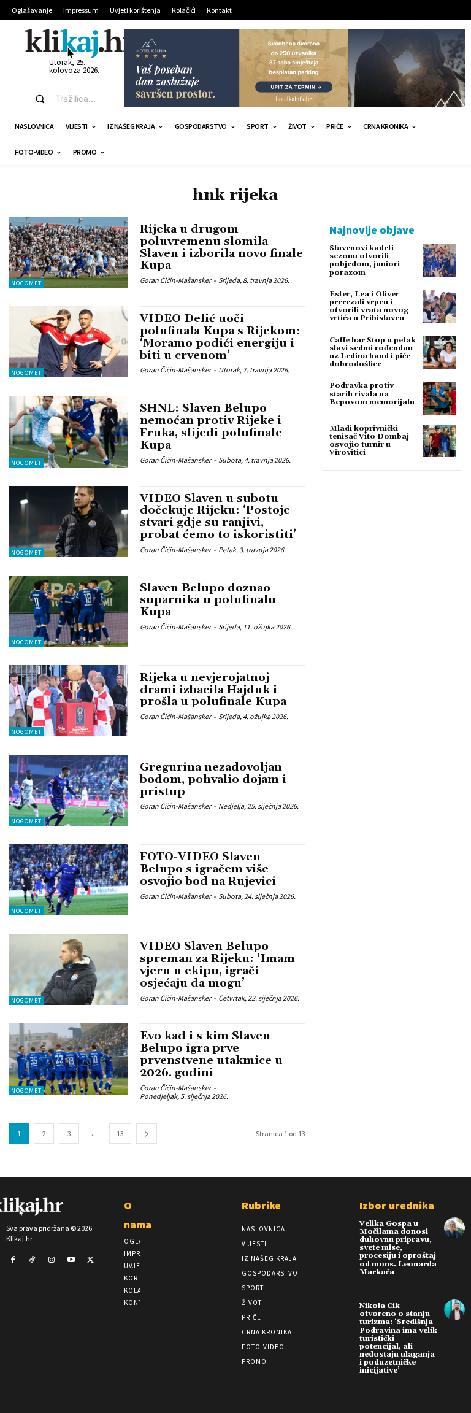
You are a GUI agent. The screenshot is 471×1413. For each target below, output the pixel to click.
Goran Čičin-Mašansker (175, 280)
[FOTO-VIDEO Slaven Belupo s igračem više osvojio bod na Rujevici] (68, 879)
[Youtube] (71, 1260)
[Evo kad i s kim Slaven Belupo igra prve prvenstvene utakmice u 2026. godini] (68, 1059)
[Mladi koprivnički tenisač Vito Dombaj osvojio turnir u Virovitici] (439, 441)
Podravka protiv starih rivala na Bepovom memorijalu (372, 393)
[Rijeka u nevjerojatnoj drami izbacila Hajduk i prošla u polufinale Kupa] (68, 700)
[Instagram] (51, 1260)
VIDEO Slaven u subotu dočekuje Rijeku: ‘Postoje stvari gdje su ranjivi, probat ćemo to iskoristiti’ (218, 516)
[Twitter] (90, 1260)
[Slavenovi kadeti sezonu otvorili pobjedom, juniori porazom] (439, 260)
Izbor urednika (396, 1205)
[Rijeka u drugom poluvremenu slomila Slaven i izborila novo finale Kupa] (68, 252)
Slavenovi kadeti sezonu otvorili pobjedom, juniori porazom (364, 260)
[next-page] (146, 1133)
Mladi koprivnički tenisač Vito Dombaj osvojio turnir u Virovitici (369, 441)
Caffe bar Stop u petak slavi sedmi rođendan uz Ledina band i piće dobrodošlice (372, 352)
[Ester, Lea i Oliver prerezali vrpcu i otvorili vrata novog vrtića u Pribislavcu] (439, 306)
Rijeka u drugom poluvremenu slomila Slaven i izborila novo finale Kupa (221, 247)
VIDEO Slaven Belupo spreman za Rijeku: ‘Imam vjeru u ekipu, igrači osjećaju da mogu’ (217, 964)
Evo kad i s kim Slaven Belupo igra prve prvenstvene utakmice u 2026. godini (211, 1054)
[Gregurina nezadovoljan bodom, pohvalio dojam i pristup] (68, 790)
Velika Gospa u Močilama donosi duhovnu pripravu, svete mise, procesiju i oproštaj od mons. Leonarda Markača (398, 1248)
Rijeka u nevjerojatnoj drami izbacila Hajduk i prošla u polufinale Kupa (213, 690)
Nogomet (26, 283)
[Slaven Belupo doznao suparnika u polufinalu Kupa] (68, 611)
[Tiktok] (32, 1260)
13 (120, 1133)
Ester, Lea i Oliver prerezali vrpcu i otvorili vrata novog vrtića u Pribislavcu (368, 306)
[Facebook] (13, 1260)
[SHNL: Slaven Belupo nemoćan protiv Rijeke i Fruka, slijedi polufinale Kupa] (68, 431)
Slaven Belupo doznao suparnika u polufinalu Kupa (208, 600)
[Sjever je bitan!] (80, 43)
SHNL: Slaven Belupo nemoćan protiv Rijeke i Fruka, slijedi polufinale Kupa (211, 426)
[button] (68, 98)
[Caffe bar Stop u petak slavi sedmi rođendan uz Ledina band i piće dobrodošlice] (439, 352)
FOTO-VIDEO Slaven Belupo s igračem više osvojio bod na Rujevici (208, 869)
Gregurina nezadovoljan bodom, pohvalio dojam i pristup (213, 779)
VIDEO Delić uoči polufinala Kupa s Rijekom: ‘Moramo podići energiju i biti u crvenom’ (220, 337)
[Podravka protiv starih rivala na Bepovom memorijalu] (439, 398)
